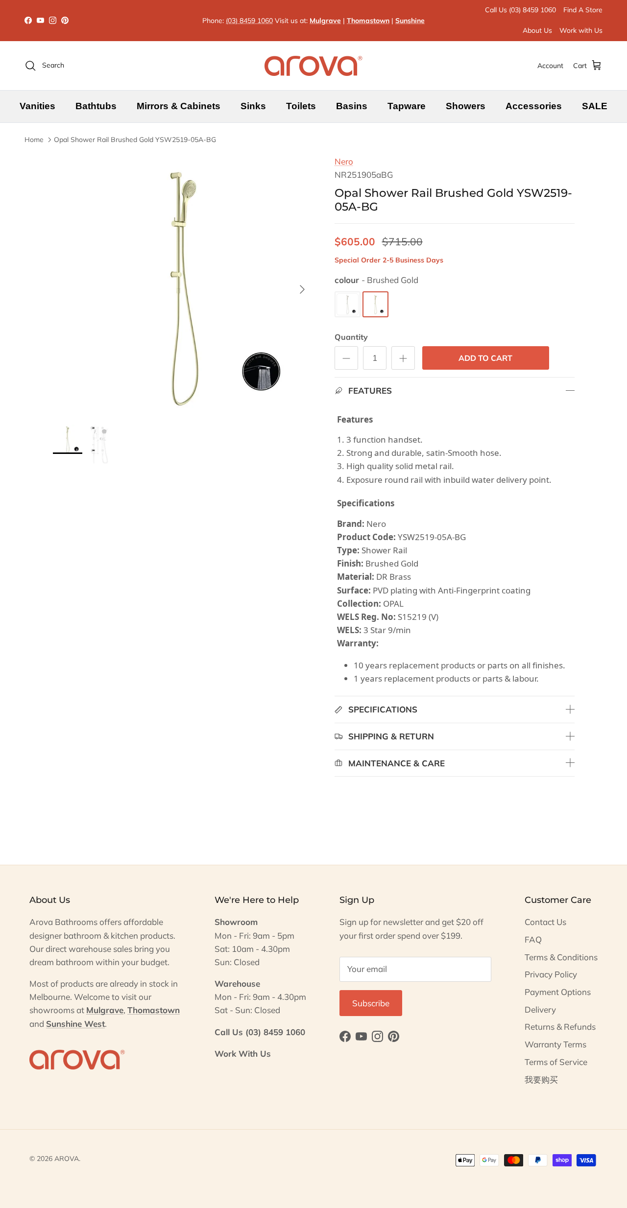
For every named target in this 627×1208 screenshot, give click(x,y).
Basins (351, 106)
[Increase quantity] (403, 358)
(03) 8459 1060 (249, 20)
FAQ (533, 939)
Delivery (540, 1009)
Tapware (406, 106)
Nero (344, 161)
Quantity (351, 337)
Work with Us (581, 30)
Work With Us (243, 1053)
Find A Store (583, 9)
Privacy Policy (551, 974)
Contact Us (545, 922)
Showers (465, 106)
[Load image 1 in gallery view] (183, 285)
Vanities (37, 106)
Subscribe (370, 1003)
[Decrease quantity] (346, 358)
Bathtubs (96, 106)
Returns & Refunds (560, 1026)
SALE (594, 106)
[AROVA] (313, 65)
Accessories (534, 106)
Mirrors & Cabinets (178, 106)
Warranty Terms (555, 1044)
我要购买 (541, 1079)
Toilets (301, 106)
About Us (537, 30)
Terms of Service (556, 1062)
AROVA (66, 1158)
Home (34, 139)
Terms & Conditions (561, 957)
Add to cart (485, 358)
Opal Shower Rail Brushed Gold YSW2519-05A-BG (135, 139)
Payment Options (558, 992)
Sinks (253, 106)
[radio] (348, 304)
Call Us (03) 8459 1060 (520, 9)
